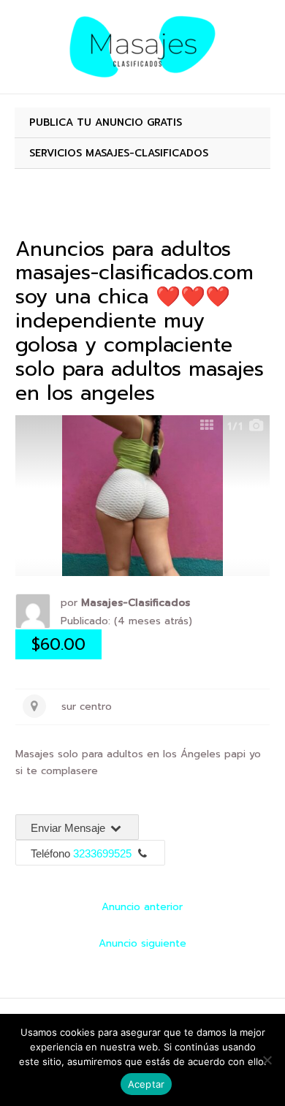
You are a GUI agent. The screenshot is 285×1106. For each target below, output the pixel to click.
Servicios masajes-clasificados (118, 153)
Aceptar (146, 1084)
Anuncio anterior (142, 906)
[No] (266, 1060)
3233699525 (102, 853)
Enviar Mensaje (69, 828)
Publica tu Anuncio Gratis (105, 122)
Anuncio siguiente (142, 943)
